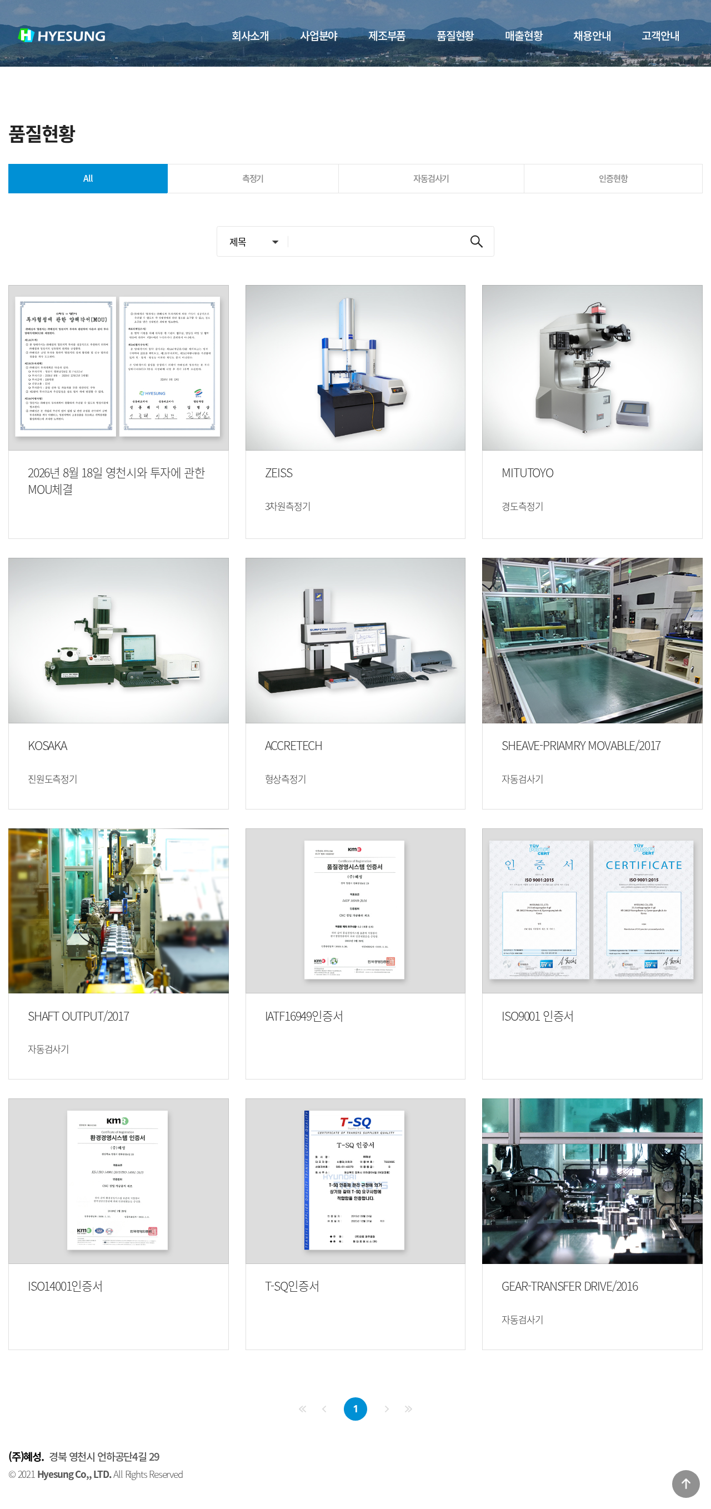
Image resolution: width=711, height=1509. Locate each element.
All (87, 178)
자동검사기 (431, 178)
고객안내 (660, 35)
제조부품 (386, 35)
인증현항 (613, 178)
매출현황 (523, 35)
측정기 (252, 178)
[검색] (476, 241)
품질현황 (455, 35)
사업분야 (318, 35)
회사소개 (250, 35)
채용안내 (591, 35)
